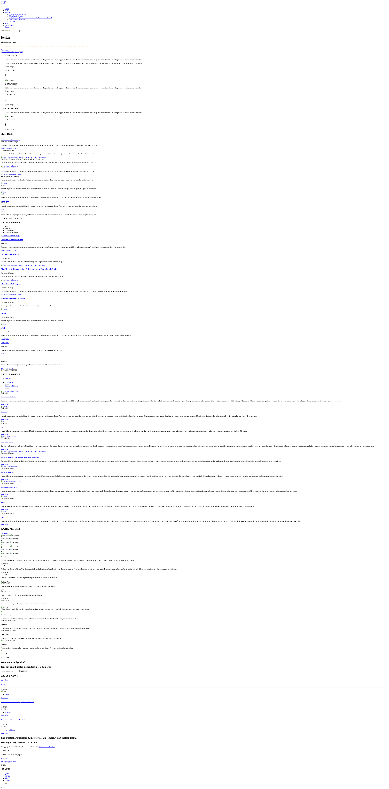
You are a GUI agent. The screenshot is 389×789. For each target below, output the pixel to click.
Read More (4, 50)
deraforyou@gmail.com (8, 761)
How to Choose (10, 730)
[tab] (196, 68)
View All (12, 21)
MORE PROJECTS (7, 368)
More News (4, 680)
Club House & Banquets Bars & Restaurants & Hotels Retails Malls (30, 18)
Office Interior (9, 382)
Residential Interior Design (17, 14)
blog (6, 23)
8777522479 (5, 758)
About (7, 10)
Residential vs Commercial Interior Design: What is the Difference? (17, 702)
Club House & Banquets (17, 20)
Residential (8, 379)
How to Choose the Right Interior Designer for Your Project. (16, 719)
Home (7, 9)
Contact (7, 27)
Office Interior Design (16, 16)
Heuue (7, 694)
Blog (6, 778)
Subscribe (24, 671)
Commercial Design (11, 386)
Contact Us (4, 533)
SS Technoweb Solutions (47, 747)
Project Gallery (9, 25)
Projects (7, 12)
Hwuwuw (3, 684)
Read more (4, 698)
